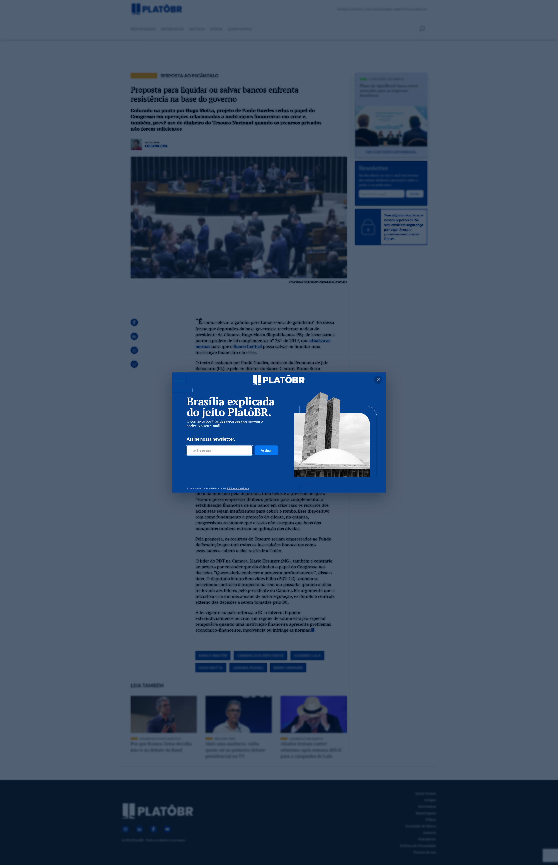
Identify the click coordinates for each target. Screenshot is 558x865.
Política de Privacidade (238, 488)
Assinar (266, 450)
